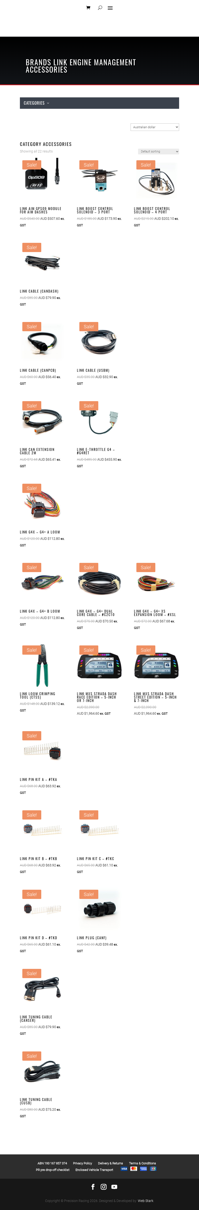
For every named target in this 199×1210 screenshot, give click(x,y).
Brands (38, 62)
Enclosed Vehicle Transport (94, 1170)
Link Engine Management (94, 62)
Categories (34, 103)
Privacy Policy (82, 1163)
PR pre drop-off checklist (52, 1170)
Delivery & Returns (110, 1163)
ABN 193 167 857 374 (52, 1163)
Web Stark (145, 1201)
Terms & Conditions (142, 1163)
